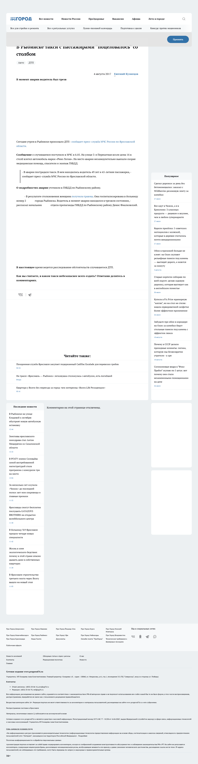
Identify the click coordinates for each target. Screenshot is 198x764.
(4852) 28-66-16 (32, 687)
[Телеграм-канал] (147, 637)
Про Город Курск (88, 629)
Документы (60, 639)
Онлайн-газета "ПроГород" (92, 639)
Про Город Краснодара (15, 639)
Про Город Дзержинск (15, 629)
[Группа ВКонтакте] (133, 637)
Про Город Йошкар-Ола (65, 629)
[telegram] (31, 295)
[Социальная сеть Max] (154, 637)
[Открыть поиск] (184, 19)
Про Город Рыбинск (39, 635)
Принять (178, 39)
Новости (83, 660)
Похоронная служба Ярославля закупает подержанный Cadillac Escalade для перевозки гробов (67, 366)
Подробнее (82, 736)
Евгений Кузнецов (126, 74)
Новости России (70, 18)
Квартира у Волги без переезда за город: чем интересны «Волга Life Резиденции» (60, 389)
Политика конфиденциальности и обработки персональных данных (33, 740)
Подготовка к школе (131, 28)
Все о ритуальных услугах (61, 28)
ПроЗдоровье (96, 18)
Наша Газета (36, 639)
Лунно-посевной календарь (97, 28)
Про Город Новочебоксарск (17, 635)
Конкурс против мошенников (165, 28)
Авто (21, 62)
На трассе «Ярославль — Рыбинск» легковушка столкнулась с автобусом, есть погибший (64, 377)
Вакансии (118, 18)
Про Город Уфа (62, 635)
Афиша (136, 18)
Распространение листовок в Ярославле (22, 708)
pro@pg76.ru (43, 687)
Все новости (46, 18)
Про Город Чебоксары (90, 635)
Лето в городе (156, 18)
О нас (82, 656)
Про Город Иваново (39, 629)
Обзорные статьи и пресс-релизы (56, 656)
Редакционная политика (52, 660)
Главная (9, 663)
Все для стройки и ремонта (24, 28)
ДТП (31, 62)
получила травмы (82, 196)
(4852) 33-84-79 (26, 690)
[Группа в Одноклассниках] (140, 637)
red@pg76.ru (38, 690)
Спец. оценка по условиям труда (19, 729)
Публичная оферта (13, 645)
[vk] (20, 295)
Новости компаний (14, 656)
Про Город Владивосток (115, 635)
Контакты (10, 660)
